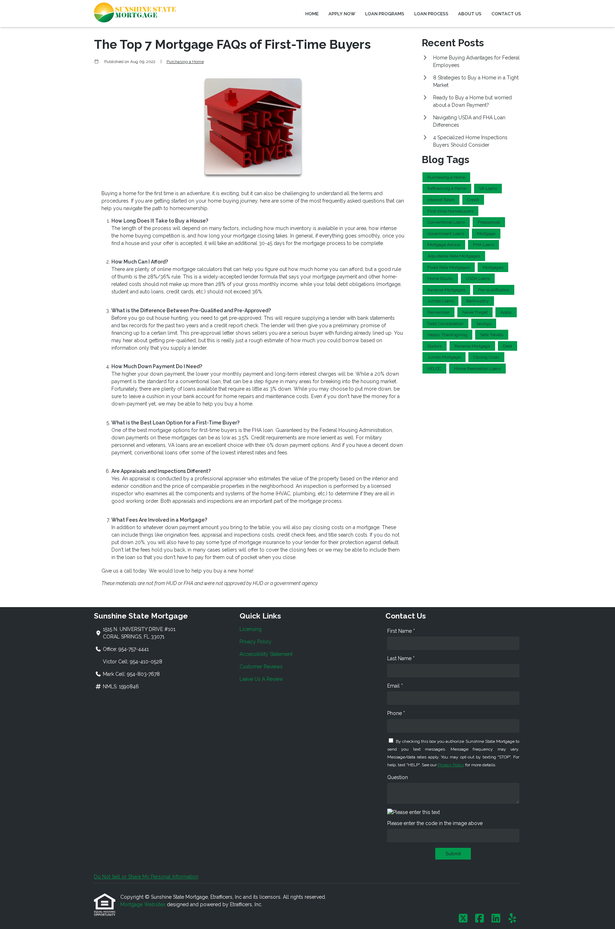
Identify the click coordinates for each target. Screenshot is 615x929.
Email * (395, 686)
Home (312, 13)
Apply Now (341, 13)
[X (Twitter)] (463, 918)
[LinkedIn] (496, 918)
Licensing (251, 629)
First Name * (401, 631)
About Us (470, 13)
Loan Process (431, 13)
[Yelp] (512, 918)
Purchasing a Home (185, 61)
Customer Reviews (261, 666)
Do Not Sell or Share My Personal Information (146, 877)
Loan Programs (384, 13)
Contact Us (506, 13)
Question (397, 777)
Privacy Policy (256, 641)
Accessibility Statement (266, 654)
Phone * (396, 713)
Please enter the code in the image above (435, 823)
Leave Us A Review (261, 679)
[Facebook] (479, 918)
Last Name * (401, 658)
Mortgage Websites (143, 904)
